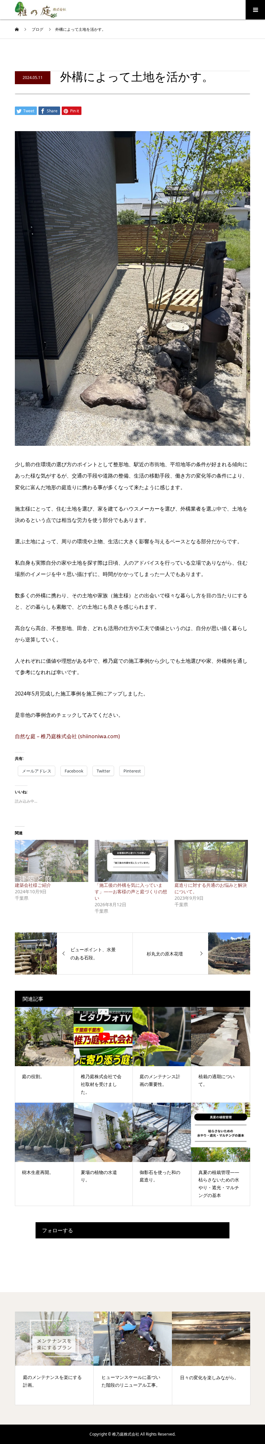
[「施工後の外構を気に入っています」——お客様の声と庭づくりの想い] (131, 861)
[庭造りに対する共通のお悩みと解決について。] (211, 861)
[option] (54, 1358)
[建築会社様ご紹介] (51, 861)
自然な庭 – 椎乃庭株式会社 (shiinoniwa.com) (67, 736)
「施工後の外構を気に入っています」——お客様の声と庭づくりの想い (131, 891)
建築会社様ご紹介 (33, 885)
